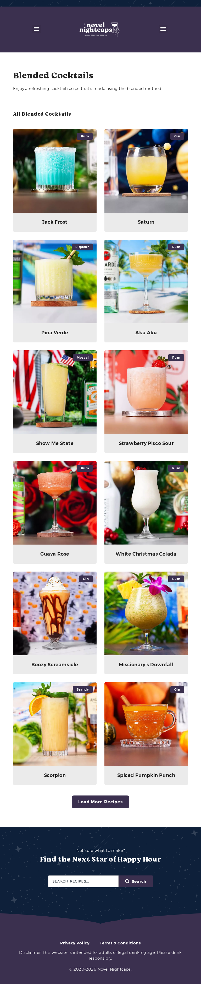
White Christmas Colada (146, 554)
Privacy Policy (74, 942)
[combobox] (83, 881)
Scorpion (55, 775)
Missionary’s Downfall (146, 665)
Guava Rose (54, 554)
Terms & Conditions (120, 942)
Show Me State (55, 443)
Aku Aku (146, 333)
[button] (36, 29)
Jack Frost (55, 222)
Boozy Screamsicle (54, 665)
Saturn (146, 222)
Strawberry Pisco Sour (146, 443)
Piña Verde (54, 333)
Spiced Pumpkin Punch (146, 775)
